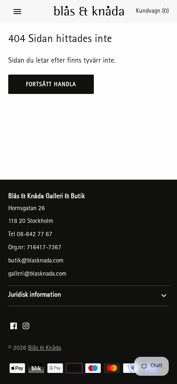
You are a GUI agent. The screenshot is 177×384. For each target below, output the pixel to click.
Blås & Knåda (44, 348)
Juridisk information (34, 295)
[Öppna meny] (17, 11)
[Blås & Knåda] (89, 11)
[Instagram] (26, 328)
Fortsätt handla (51, 85)
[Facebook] (13, 328)
